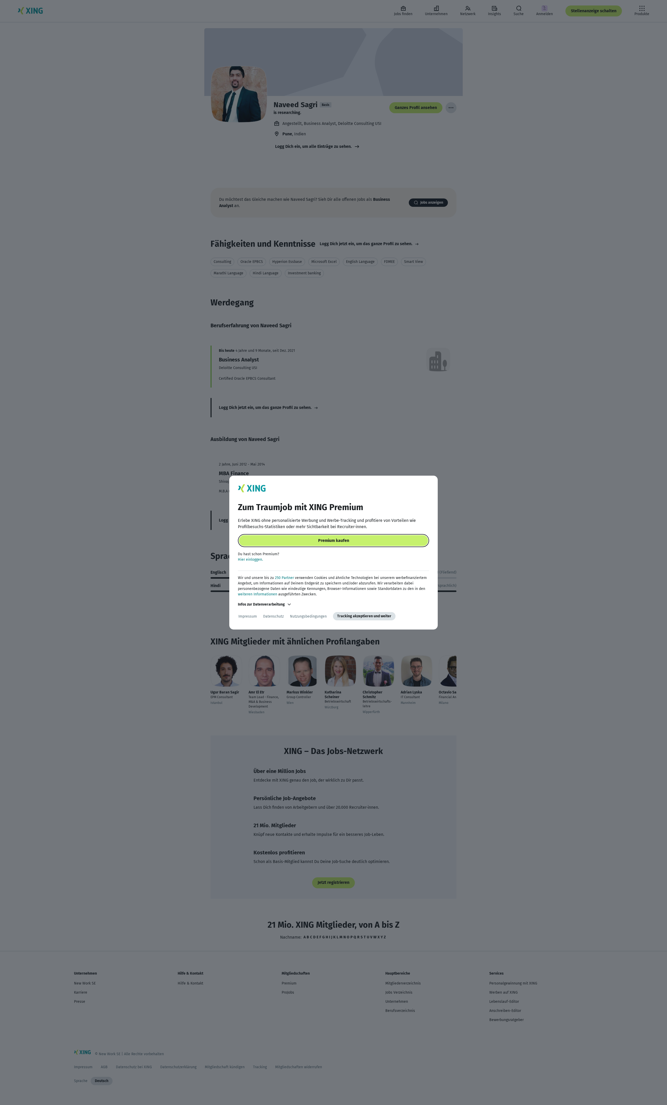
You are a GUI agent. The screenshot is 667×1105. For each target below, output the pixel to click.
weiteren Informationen (257, 594)
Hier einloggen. (250, 559)
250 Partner (284, 578)
